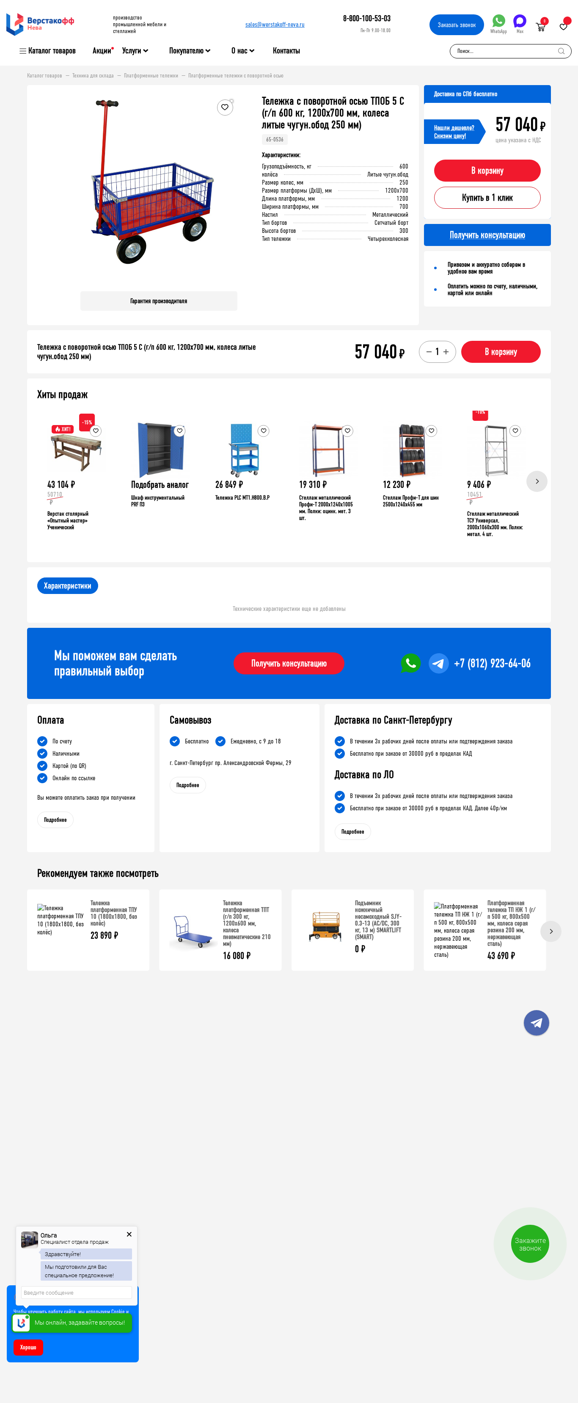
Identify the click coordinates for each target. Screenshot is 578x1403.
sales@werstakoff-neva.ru (275, 24)
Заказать (457, 25)
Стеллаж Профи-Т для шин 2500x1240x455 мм (411, 501)
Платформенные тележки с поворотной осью (235, 75)
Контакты (286, 50)
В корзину (487, 170)
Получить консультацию (289, 663)
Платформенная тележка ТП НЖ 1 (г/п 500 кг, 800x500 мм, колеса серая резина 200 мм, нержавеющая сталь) (511, 923)
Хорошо (28, 1347)
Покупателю (186, 51)
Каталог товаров (52, 51)
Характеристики (67, 585)
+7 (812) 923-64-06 (492, 663)
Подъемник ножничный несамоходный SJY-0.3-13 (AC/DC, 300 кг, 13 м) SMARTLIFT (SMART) (378, 920)
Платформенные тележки (151, 75)
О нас (239, 51)
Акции (102, 50)
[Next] (537, 481)
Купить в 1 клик (487, 197)
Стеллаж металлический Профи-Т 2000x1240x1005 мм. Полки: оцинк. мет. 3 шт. (326, 508)
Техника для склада (93, 75)
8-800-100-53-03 (367, 18)
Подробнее (55, 819)
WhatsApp (498, 31)
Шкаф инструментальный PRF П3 (157, 501)
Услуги (131, 51)
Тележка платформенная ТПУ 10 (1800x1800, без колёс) (114, 913)
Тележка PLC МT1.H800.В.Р (242, 497)
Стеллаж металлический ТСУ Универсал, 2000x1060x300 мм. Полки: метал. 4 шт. (495, 524)
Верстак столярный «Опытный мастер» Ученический (67, 520)
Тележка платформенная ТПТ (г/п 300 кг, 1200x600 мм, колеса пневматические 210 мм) (247, 923)
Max (520, 31)
